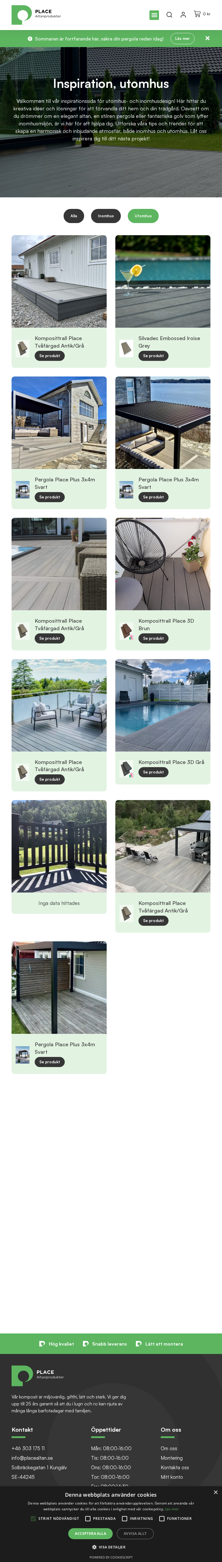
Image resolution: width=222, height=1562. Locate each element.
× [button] (215, 1492)
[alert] (111, 1524)
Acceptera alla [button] (90, 1533)
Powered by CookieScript (111, 1557)
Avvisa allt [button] (135, 1533)
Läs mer (172, 1509)
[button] (154, 15)
